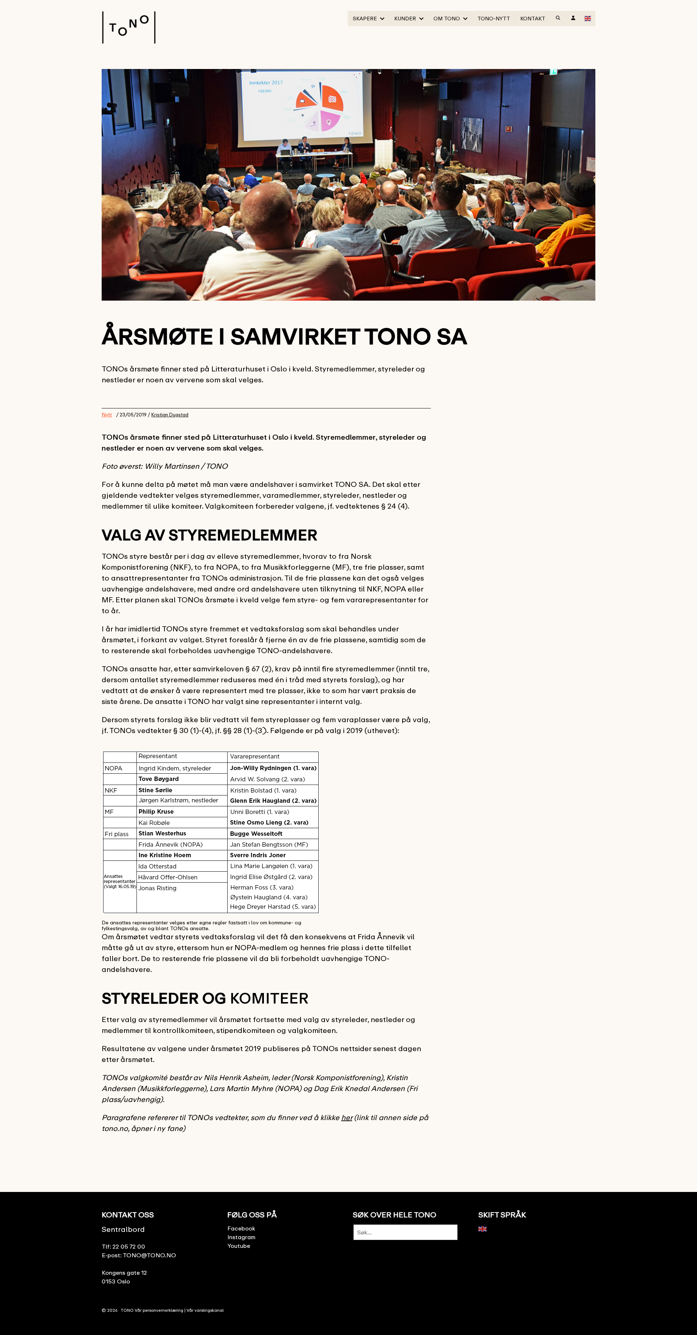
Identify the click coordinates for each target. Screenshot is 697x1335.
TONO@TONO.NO (149, 1255)
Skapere (365, 18)
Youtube (238, 1245)
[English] (588, 17)
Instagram (241, 1237)
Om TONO (446, 18)
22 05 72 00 (129, 1246)
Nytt (107, 414)
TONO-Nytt (493, 18)
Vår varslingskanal (205, 1310)
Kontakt (532, 18)
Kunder (405, 18)
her (346, 1117)
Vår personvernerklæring (159, 1310)
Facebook (241, 1228)
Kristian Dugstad (169, 415)
